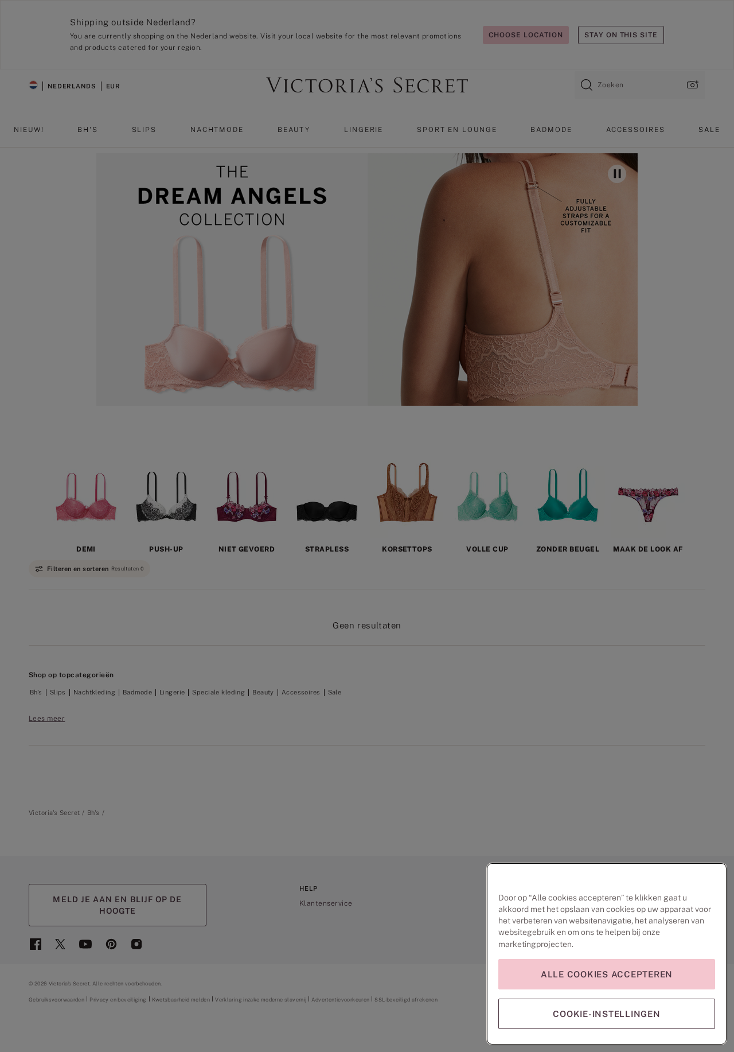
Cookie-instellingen (606, 1014)
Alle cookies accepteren (607, 974)
